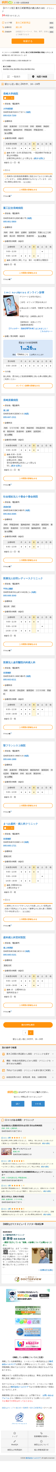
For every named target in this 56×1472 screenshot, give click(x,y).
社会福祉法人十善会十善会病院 (20, 496)
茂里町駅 (7, 507)
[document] (28, 144)
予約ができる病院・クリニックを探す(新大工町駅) (28, 1070)
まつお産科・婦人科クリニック (20, 823)
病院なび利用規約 (14, 1450)
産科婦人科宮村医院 (14, 937)
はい (18, 1104)
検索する (28, 41)
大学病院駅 (8, 109)
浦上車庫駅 (8, 948)
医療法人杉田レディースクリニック (23, 578)
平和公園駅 (8, 589)
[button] (5, 1252)
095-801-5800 (9, 222)
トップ (14, 1436)
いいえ (38, 1104)
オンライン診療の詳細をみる (28, 386)
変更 (51, 23)
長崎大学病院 (10, 93)
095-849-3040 (9, 595)
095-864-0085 (9, 514)
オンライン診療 (23, 292)
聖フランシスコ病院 (14, 745)
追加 (51, 32)
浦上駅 (6, 410)
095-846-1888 (9, 759)
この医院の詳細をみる (28, 190)
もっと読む (27, 182)
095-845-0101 (9, 955)
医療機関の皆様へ (41, 1436)
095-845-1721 (9, 846)
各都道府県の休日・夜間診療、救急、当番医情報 (26, 1077)
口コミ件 (10, 98)
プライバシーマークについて (19, 1423)
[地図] (28, 112)
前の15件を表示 (28, 1025)
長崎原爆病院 (10, 400)
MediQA (14, 1445)
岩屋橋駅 (7, 673)
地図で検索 (42, 77)
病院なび (7, 2)
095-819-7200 (9, 115)
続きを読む (39, 158)
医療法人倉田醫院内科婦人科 (19, 662)
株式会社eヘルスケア (20, 1387)
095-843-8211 (9, 680)
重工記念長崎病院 (13, 208)
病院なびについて (41, 1445)
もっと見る (8, 133)
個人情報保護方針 (41, 1450)
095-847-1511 (9, 417)
